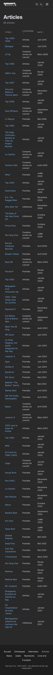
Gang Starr (10, 529)
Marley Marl (10, 390)
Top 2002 (9, 437)
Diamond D (10, 309)
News (9, 656)
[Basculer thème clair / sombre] (41, 4)
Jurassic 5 (10, 356)
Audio (18, 656)
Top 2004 (9, 182)
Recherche (29, 656)
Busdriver (9, 372)
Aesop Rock (10, 472)
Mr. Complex (11, 586)
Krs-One (9, 521)
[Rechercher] (36, 4)
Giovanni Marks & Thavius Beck (11, 92)
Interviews (33, 651)
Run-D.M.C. (10, 480)
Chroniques (19, 651)
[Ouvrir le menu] (47, 4)
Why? (7, 174)
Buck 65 (9, 262)
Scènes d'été (11, 165)
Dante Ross (10, 190)
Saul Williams (11, 111)
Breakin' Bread (12, 254)
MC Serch (9, 377)
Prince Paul (10, 225)
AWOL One (10, 73)
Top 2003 (9, 279)
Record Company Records (9, 246)
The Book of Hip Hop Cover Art (12, 216)
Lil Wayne (9, 119)
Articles (45, 651)
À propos (26, 660)
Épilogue (9, 46)
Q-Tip (7, 54)
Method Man (11, 579)
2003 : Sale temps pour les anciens (10, 300)
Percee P (9, 271)
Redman (9, 571)
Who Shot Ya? (11, 207)
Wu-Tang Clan (11, 235)
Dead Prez (10, 543)
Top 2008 (9, 64)
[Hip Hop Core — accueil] (10, 4)
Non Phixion (10, 497)
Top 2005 (9, 125)
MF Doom (9, 334)
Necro (8, 505)
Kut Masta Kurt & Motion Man (11, 319)
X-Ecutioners (11, 557)
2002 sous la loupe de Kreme (11, 428)
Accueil (7, 651)
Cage (7, 463)
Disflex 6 (9, 367)
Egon (7, 361)
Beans (8, 406)
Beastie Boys (11, 513)
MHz (7, 446)
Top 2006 (9, 101)
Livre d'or (42, 656)
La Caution (10, 154)
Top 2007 (9, 82)
